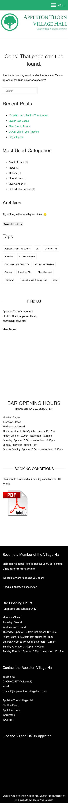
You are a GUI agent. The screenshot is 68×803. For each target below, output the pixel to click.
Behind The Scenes (20, 189)
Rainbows (9, 279)
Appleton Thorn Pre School (17, 248)
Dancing (9, 272)
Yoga (55, 279)
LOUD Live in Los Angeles (24, 131)
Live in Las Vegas (19, 120)
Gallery (13, 173)
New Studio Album (19, 126)
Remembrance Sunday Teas (33, 279)
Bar (37, 248)
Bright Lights (16, 137)
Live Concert (16, 183)
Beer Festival (51, 248)
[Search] (30, 92)
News (12, 167)
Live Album (15, 178)
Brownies (9, 256)
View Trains (9, 329)
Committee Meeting (44, 264)
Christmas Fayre (27, 256)
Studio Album (16, 162)
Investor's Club (25, 272)
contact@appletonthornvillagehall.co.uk (25, 691)
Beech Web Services (42, 799)
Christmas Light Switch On (17, 264)
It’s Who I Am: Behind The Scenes (28, 115)
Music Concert (45, 272)
